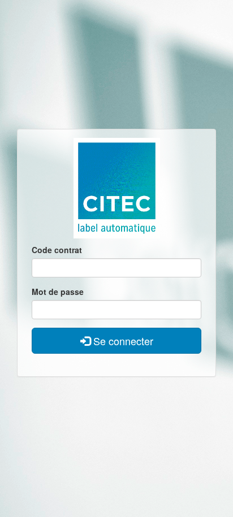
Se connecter (121, 340)
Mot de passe (58, 291)
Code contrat (57, 249)
